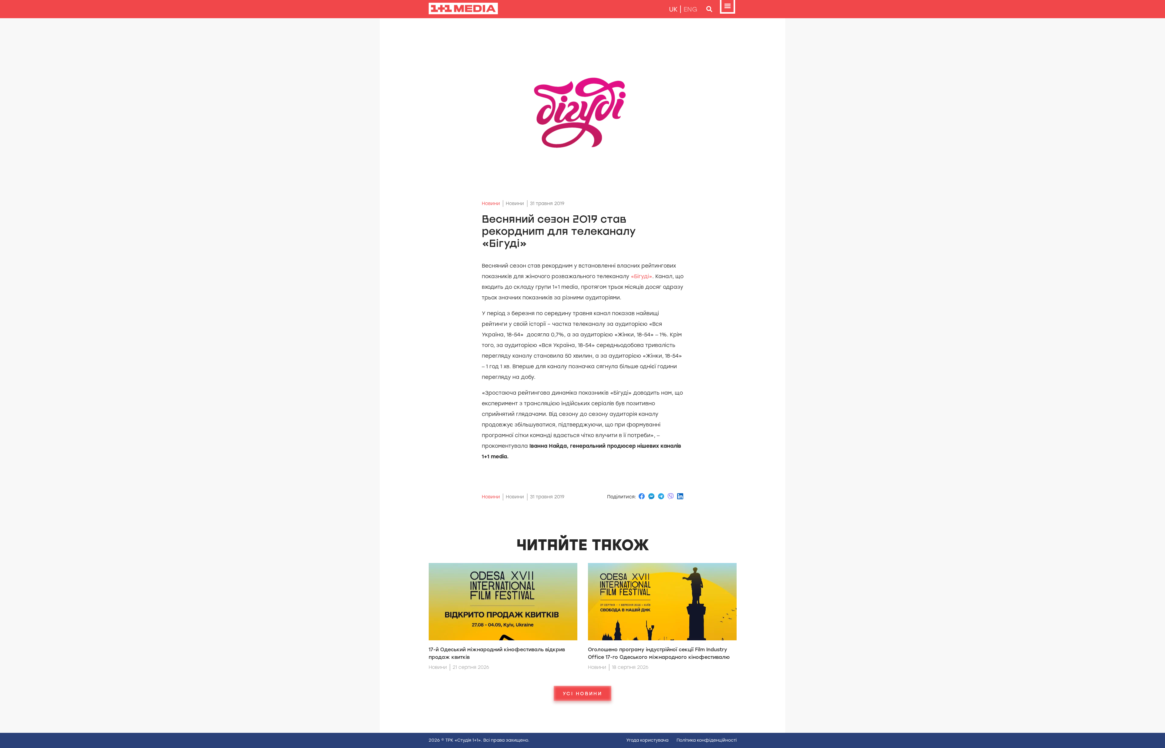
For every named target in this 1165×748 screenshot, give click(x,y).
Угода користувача (647, 740)
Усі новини (582, 693)
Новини (491, 203)
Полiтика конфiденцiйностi (707, 740)
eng (690, 9)
